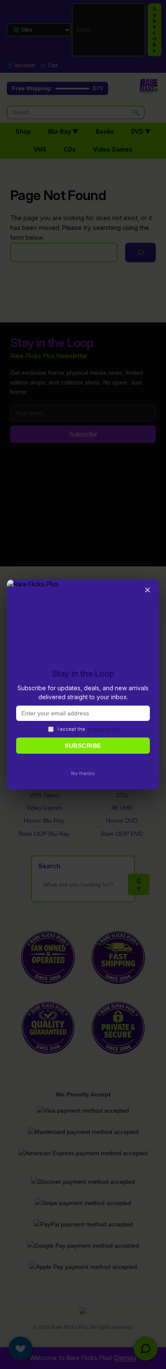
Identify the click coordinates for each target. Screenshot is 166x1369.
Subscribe (83, 745)
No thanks (83, 773)
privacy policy (104, 729)
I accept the (88, 729)
